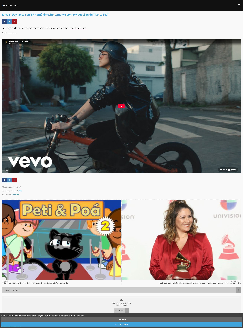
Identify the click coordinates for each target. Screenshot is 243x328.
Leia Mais (121, 319)
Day (20, 191)
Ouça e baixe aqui (78, 28)
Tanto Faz (15, 194)
